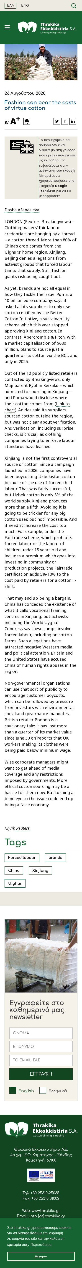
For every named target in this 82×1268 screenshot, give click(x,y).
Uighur (15, 883)
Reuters (23, 828)
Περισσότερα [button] (41, 1245)
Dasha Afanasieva (22, 209)
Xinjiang (40, 871)
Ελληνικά (58, 1091)
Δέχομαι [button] (41, 1256)
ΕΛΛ (10, 5)
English (26, 1091)
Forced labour (22, 858)
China (14, 871)
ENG (25, 5)
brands (55, 858)
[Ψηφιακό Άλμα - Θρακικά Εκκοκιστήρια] (41, 1181)
